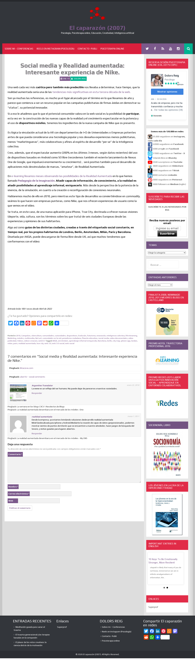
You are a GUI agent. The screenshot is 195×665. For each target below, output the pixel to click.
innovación (101, 336)
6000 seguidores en (166, 170)
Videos (20, 341)
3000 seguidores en (167, 179)
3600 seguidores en (168, 166)
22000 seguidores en (168, 144)
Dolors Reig (80, 78)
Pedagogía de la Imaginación (36, 180)
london (134, 341)
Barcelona (102, 341)
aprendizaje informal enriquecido (83, 341)
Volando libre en (165, 158)
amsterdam (63, 341)
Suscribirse (167, 233)
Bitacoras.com (26, 368)
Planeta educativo (89, 338)
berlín (109, 341)
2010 (18, 336)
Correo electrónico (18, 493)
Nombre (13, 486)
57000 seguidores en (168, 153)
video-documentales (119, 338)
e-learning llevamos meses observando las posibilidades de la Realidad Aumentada (61, 176)
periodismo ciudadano (71, 338)
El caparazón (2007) (97, 27)
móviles (20, 338)
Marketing (12, 338)
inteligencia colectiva (116, 336)
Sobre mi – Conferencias (19, 48)
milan (10, 343)
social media (103, 338)
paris (15, 343)
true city (40, 343)
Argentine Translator (42, 385)
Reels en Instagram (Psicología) (55, 48)
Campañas (25, 336)
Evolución (82, 336)
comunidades (48, 336)
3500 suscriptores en (167, 162)
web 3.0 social (58, 343)
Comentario (15, 454)
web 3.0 (47, 343)
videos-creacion (30, 341)
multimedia (29, 338)
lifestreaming (131, 336)
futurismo (91, 336)
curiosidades (60, 336)
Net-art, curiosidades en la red (48, 338)
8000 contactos (165, 175)
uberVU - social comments (32, 377)
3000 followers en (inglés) (169, 184)
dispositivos (72, 336)
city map (116, 341)
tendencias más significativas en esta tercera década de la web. (91, 92)
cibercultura (36, 336)
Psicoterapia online (112, 48)
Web (10, 500)
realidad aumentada (27, 343)
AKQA (54, 341)
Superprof (153, 607)
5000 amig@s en (166, 148)
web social (69, 343)
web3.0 (41, 341)
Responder (37, 393)
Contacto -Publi (87, 48)
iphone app (125, 341)
